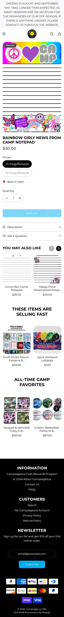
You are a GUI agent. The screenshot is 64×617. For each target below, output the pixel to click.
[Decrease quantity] (7, 198)
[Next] (58, 248)
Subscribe (32, 564)
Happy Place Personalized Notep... (47, 288)
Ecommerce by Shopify (37, 612)
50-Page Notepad (17, 173)
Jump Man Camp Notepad (16, 288)
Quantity (8, 191)
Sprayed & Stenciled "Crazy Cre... (17, 429)
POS (16, 612)
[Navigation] (4, 34)
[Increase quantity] (20, 198)
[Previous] (51, 248)
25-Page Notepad (17, 164)
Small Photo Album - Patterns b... (17, 358)
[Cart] (59, 34)
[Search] (52, 34)
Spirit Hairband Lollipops (47, 358)
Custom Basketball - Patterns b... (47, 429)
